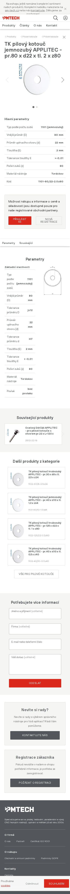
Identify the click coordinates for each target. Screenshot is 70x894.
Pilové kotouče (29, 36)
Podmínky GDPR (49, 858)
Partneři (20, 841)
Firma (20, 626)
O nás (38, 25)
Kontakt (51, 25)
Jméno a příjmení (27, 611)
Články (24, 25)
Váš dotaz (23, 657)
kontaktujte (38, 10)
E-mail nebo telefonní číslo (26, 642)
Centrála (8, 875)
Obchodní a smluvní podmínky (19, 858)
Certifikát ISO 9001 (40, 841)
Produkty (11, 36)
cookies (5, 885)
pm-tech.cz (12, 10)
